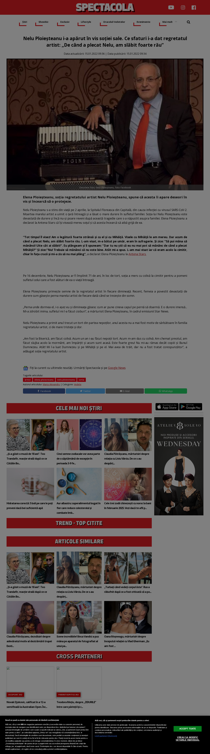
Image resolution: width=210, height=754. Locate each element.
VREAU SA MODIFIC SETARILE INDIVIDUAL (187, 738)
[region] (105, 735)
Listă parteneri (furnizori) (106, 736)
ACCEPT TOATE (187, 728)
